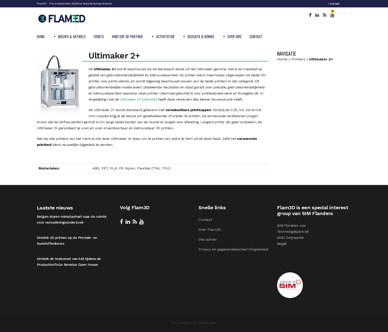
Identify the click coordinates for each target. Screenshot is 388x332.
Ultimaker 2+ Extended (138, 99)
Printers (298, 59)
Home (282, 59)
